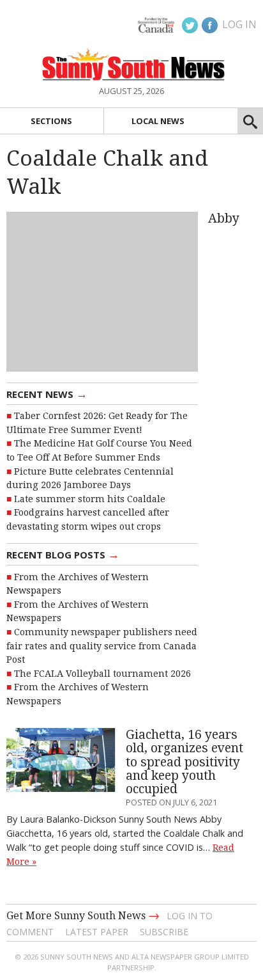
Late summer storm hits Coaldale (89, 499)
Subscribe (164, 932)
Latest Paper (96, 932)
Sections (51, 121)
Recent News (46, 393)
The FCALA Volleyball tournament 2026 (102, 673)
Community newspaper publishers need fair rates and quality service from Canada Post (101, 646)
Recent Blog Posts (62, 554)
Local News (158, 121)
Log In (239, 24)
